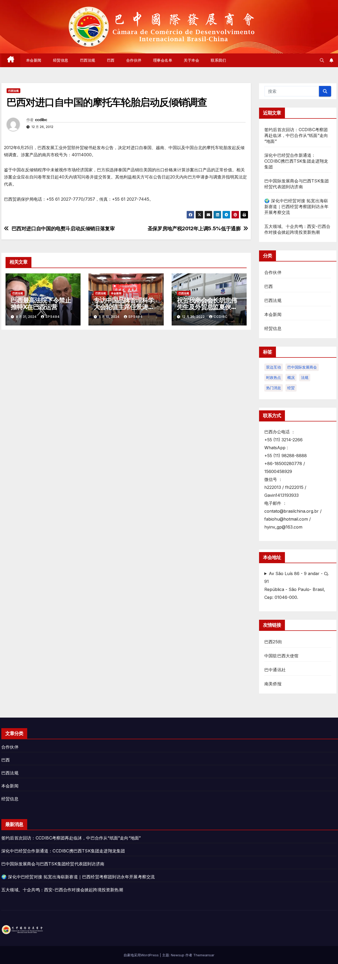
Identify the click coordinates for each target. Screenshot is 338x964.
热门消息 (273, 387)
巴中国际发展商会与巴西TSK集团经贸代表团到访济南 (52, 863)
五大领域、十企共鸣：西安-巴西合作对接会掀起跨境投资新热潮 (62, 889)
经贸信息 (60, 60)
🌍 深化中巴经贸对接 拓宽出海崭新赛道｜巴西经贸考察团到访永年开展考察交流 (296, 206)
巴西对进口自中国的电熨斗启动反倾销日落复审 (63, 229)
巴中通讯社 (275, 669)
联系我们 (218, 60)
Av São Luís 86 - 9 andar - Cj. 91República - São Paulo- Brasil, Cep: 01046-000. (296, 585)
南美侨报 (272, 683)
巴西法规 (87, 60)
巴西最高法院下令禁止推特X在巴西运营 (41, 303)
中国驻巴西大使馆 (281, 655)
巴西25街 (273, 641)
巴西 (111, 60)
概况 (291, 377)
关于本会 (191, 60)
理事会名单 (162, 60)
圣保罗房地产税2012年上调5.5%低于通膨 (194, 229)
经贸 (291, 387)
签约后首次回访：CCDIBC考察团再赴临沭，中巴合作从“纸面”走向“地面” (296, 135)
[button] (322, 60)
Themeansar (203, 955)
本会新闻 (33, 60)
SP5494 (52, 317)
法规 (304, 377)
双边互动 (273, 367)
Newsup (177, 955)
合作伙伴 (134, 60)
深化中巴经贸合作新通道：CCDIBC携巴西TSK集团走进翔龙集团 (296, 161)
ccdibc (41, 119)
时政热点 (273, 377)
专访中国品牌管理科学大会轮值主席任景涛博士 (124, 306)
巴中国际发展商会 (302, 367)
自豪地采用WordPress (142, 955)
